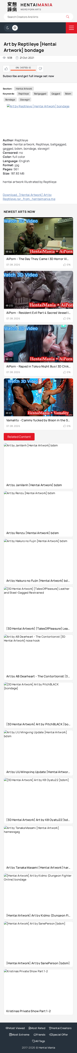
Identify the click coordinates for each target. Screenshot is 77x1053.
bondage (10, 99)
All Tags (40, 1041)
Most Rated (38, 1028)
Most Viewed (17, 1028)
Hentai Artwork (24, 88)
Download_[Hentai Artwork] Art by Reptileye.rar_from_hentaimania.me (29, 197)
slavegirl (25, 99)
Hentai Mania (47, 1047)
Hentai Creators (61, 1028)
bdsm (68, 93)
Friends (40, 1034)
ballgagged (40, 93)
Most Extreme (21, 1034)
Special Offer (60, 1034)
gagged (56, 93)
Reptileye (24, 93)
